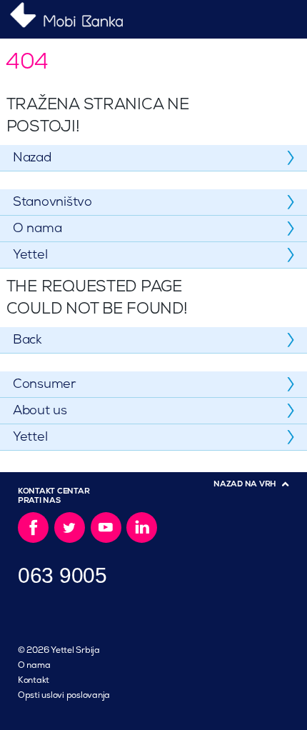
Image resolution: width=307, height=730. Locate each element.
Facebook (33, 527)
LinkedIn (141, 527)
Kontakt (33, 680)
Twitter (69, 527)
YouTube (106, 527)
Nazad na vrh (244, 484)
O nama (34, 665)
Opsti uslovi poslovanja (64, 695)
